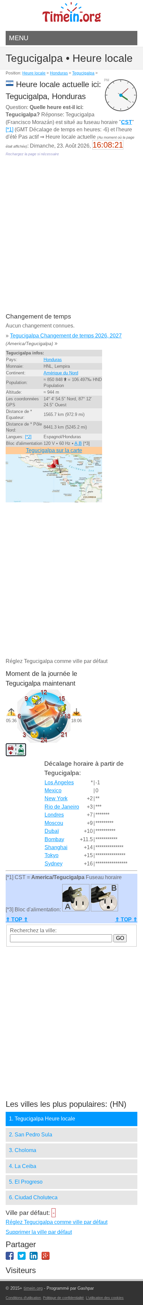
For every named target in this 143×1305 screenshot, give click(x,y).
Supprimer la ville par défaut (39, 1232)
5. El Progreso (26, 1182)
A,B (78, 443)
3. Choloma (22, 1150)
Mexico (53, 790)
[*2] (28, 436)
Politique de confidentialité (63, 1298)
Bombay (54, 839)
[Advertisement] (71, 239)
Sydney (54, 863)
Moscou (54, 823)
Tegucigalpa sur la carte (54, 450)
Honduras (59, 73)
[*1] (9, 129)
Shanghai (56, 847)
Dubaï (52, 831)
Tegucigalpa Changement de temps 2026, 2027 (66, 335)
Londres (54, 815)
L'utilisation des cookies (105, 1298)
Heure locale (34, 73)
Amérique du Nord (61, 372)
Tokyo (52, 855)
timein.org (33, 1288)
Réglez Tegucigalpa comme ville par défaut (56, 1222)
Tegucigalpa (83, 73)
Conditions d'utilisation (23, 1298)
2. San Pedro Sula (30, 1134)
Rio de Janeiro (62, 807)
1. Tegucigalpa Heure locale (42, 1118)
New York (56, 798)
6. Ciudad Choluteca (33, 1197)
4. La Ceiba (22, 1166)
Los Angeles (59, 782)
